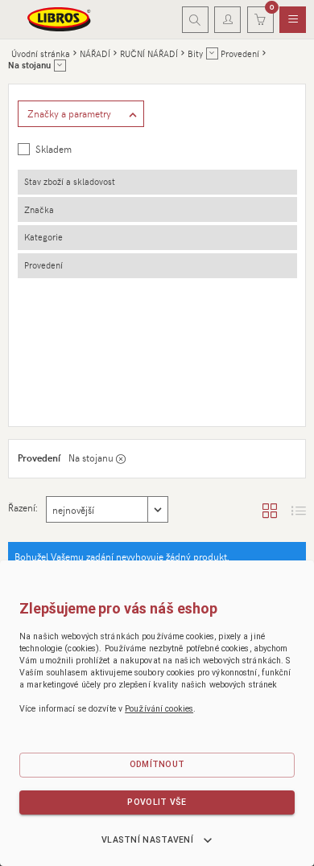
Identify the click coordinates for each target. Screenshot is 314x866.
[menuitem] (292, 20)
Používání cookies (159, 709)
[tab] (157, 182)
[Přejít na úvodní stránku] (59, 19)
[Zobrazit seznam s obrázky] (298, 509)
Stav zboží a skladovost (69, 181)
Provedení (43, 265)
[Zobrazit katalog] (269, 509)
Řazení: (22, 507)
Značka (39, 209)
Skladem (53, 148)
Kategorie (43, 237)
